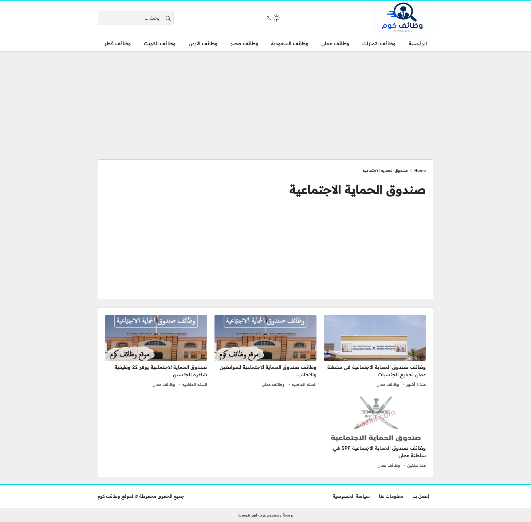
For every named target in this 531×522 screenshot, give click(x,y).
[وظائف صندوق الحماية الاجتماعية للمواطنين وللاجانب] (265, 352)
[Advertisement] (265, 102)
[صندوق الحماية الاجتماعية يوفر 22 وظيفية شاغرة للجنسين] (156, 352)
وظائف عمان (388, 384)
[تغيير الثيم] (273, 18)
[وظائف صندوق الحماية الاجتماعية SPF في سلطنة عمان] (375, 432)
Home (420, 170)
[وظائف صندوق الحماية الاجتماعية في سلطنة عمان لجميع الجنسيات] (375, 352)
